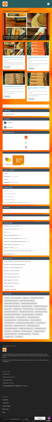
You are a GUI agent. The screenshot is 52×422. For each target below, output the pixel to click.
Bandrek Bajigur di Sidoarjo (12, 303)
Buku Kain (39, 314)
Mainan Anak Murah (40, 328)
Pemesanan (28, 420)
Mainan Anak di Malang (11, 328)
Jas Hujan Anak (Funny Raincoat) (11, 229)
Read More (7, 67)
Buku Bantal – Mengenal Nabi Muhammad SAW (14, 241)
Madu (4, 412)
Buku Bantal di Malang (11, 311)
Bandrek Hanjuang (27, 306)
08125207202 (6, 176)
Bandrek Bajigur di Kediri (11, 300)
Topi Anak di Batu (27, 331)
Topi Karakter (9, 336)
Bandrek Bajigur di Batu (36, 297)
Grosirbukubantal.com (15, 419)
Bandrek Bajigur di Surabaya (12, 306)
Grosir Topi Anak (36, 320)
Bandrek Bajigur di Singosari (29, 303)
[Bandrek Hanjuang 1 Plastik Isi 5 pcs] (38, 48)
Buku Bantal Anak (28, 309)
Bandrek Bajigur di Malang (27, 300)
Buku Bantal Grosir (41, 311)
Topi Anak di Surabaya (24, 334)
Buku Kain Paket (21, 317)
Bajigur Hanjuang (16, 297)
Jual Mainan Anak (9, 322)
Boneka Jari (8, 309)
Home (23, 420)
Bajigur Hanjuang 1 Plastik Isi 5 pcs (37, 88)
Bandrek (26, 297)
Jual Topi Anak (40, 322)
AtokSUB (26, 419)
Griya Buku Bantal (33, 317)
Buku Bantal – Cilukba (9, 247)
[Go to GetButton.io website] (49, 420)
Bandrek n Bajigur (19, 38)
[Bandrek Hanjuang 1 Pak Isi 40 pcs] (14, 48)
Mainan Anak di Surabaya (26, 328)
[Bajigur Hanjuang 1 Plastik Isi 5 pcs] (38, 79)
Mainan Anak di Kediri (33, 325)
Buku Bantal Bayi (41, 309)
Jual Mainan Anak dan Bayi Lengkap (25, 322)
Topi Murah (19, 336)
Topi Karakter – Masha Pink (10, 289)
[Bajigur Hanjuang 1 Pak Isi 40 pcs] (14, 78)
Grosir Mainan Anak (23, 320)
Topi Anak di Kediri (39, 331)
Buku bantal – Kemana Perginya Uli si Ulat (13, 238)
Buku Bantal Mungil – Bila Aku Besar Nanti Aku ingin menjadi (17, 250)
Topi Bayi (36, 334)
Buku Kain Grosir (10, 317)
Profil (5, 232)
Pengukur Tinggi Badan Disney (10, 235)
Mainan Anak (8, 325)
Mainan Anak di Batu (19, 325)
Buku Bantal (17, 309)
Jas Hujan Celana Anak (9, 286)
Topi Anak (16, 331)
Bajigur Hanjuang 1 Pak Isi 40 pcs (13, 86)
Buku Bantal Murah (28, 314)
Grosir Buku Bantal (10, 320)
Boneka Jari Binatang (8, 254)
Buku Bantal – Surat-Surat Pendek (11, 226)
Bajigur (7, 297)
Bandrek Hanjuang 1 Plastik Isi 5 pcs (37, 58)
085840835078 (7, 182)
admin (9, 38)
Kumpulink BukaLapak (9, 114)
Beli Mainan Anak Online (40, 306)
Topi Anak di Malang (10, 334)
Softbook (8, 331)
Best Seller (33, 420)
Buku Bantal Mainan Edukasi (12, 314)
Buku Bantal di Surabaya (26, 311)
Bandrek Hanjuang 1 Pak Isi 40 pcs (13, 37)
